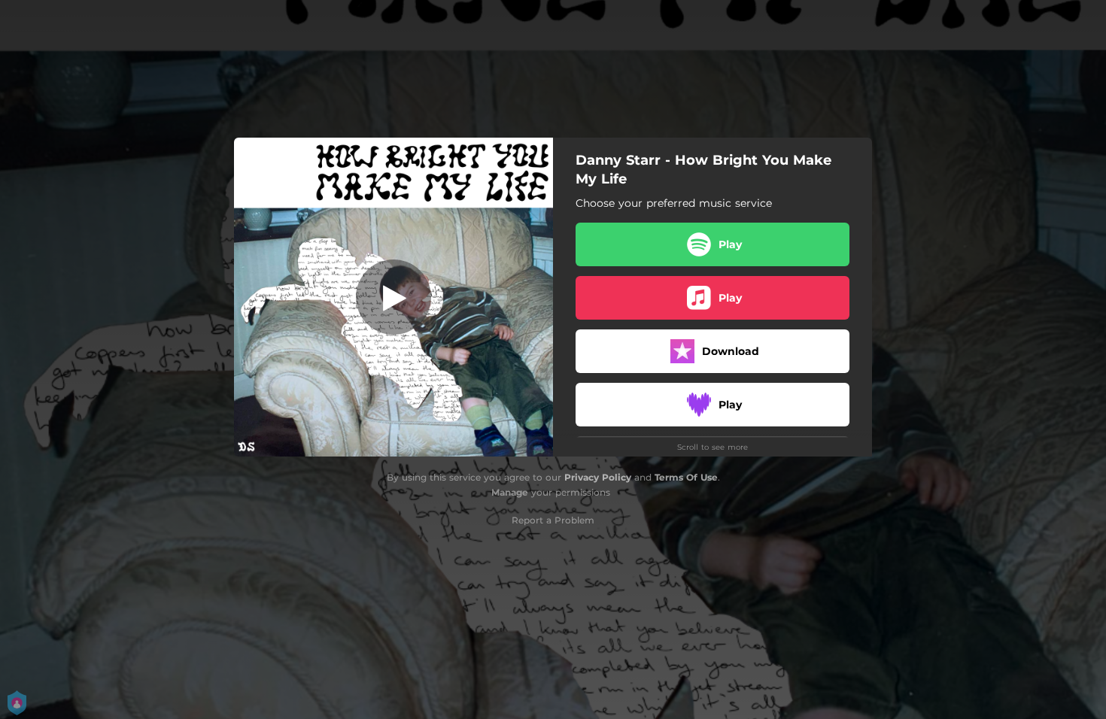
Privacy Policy (597, 477)
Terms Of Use (686, 477)
